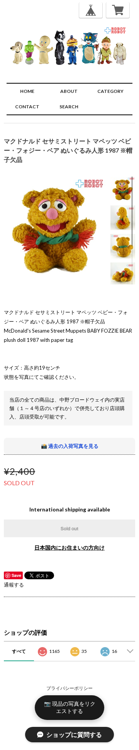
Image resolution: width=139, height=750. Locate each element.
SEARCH (68, 106)
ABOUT (69, 91)
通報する (14, 585)
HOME (27, 91)
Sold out (69, 528)
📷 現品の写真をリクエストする (69, 707)
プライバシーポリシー (69, 688)
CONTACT (27, 106)
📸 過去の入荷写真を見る (69, 446)
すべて (19, 651)
